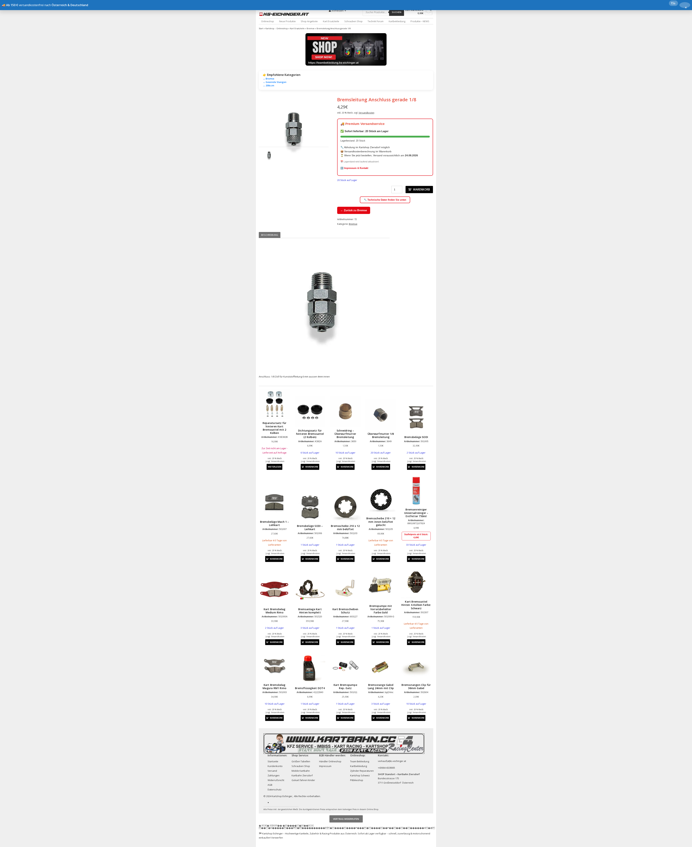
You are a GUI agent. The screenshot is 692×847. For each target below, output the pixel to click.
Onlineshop (267, 21)
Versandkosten (366, 112)
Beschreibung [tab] (269, 234)
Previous (253, 131)
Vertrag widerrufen (346, 819)
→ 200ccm (268, 85)
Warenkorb (421, 189)
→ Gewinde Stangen (274, 82)
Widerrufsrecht (276, 780)
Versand (272, 770)
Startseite (273, 761)
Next (334, 131)
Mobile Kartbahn (301, 770)
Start (261, 28)
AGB (270, 784)
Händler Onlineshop (330, 761)
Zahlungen (274, 775)
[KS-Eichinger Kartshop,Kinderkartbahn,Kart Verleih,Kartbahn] (285, 14)
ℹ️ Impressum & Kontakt (354, 168)
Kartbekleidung (397, 21)
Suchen (396, 12)
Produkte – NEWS (420, 21)
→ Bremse (268, 78)
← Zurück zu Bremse (353, 210)
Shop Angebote (309, 21)
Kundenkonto (275, 766)
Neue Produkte (287, 21)
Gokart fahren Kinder (303, 780)
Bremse (310, 28)
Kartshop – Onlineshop (276, 28)
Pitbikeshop (356, 780)
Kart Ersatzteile (331, 21)
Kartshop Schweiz (360, 775)
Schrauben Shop (353, 21)
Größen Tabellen (301, 761)
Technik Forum (375, 21)
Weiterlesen (274, 466)
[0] (428, 14)
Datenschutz (274, 789)
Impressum (325, 766)
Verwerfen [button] (277, 837)
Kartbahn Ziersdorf (302, 775)
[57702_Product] (294, 132)
